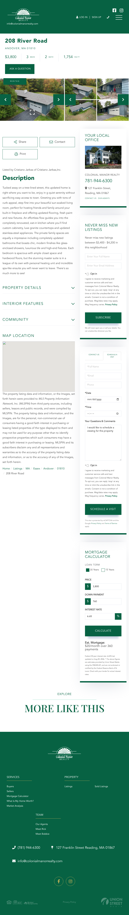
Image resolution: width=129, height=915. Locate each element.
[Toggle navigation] (119, 17)
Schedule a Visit (112, 356)
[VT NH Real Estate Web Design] (111, 902)
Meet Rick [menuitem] (41, 829)
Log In (83, 17)
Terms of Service (111, 523)
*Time (88, 407)
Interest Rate (93, 610)
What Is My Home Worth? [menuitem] (20, 801)
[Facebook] (58, 881)
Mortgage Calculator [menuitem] (17, 796)
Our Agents (104, 198)
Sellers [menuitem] (10, 791)
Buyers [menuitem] (10, 786)
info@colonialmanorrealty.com (40, 861)
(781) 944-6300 (108, 17)
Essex (36, 468)
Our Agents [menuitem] (42, 824)
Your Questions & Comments (100, 421)
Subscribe (103, 317)
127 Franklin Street (85, 848)
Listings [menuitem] (68, 786)
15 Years (109, 570)
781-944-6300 (98, 181)
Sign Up (96, 17)
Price (88, 580)
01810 (60, 468)
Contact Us (90, 198)
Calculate (103, 631)
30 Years (94, 570)
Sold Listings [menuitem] (101, 786)
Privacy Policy (111, 305)
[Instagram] (70, 881)
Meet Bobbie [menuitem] (42, 834)
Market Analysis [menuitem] (15, 806)
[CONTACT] (19, 69)
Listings (17, 468)
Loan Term (92, 565)
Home (6, 468)
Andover (48, 468)
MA (28, 468)
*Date (88, 393)
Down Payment (94, 595)
